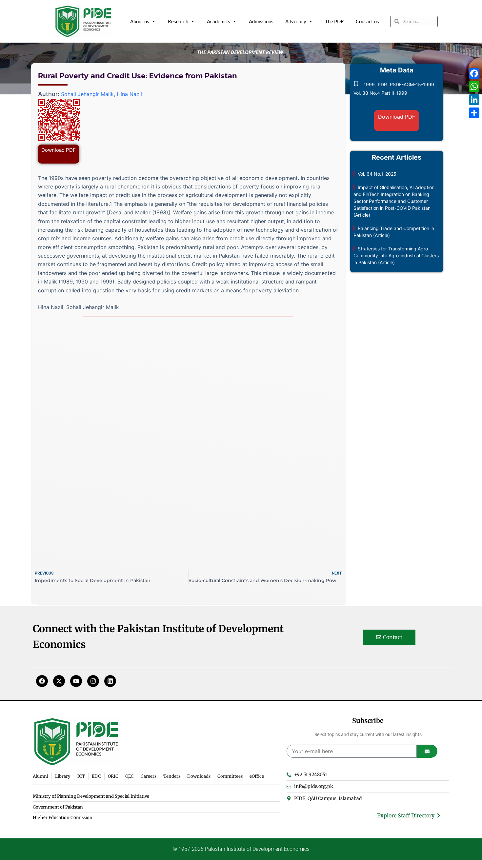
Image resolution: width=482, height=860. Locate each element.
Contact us (367, 21)
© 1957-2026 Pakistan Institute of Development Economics (241, 849)
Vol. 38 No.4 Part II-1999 (380, 93)
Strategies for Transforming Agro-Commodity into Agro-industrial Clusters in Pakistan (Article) (396, 255)
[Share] (474, 112)
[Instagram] (93, 681)
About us (139, 21)
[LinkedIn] (474, 99)
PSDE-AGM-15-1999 (412, 84)
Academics (218, 21)
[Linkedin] (110, 681)
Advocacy (295, 21)
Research (178, 21)
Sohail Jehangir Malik (87, 94)
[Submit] (427, 751)
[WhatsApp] (474, 86)
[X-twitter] (59, 681)
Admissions (261, 21)
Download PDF (58, 150)
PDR (382, 84)
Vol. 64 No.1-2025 (377, 174)
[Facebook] (42, 681)
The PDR (334, 21)
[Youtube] (76, 681)
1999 (369, 84)
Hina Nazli (129, 94)
